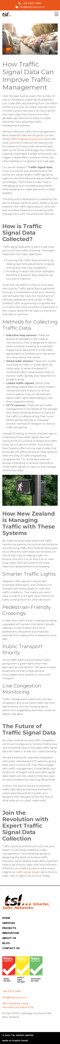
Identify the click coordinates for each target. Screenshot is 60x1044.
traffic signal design (28, 872)
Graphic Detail (20, 1040)
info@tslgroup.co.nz (14, 997)
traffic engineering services (26, 139)
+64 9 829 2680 (11, 991)
